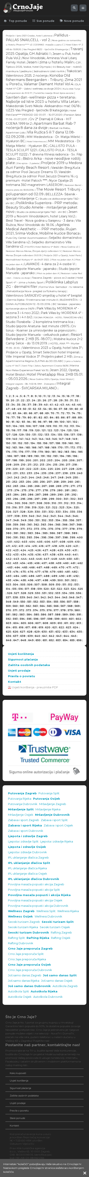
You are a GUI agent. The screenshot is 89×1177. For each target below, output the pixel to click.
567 (62, 606)
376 (57, 528)
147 (61, 439)
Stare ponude (17, 1118)
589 (65, 614)
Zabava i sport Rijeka (25, 825)
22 (22, 400)
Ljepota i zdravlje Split (23, 841)
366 (64, 524)
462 (80, 563)
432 (8, 554)
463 (10, 567)
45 (73, 404)
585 (36, 614)
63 (14, 413)
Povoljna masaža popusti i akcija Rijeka (39, 895)
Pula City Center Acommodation (26, 237)
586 (43, 614)
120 (37, 430)
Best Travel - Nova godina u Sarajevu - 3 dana (40, 221)
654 (65, 640)
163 (14, 447)
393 (29, 537)
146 (54, 439)
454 (22, 563)
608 (45, 623)
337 (9, 516)
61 (81, 409)
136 (66, 434)
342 (45, 516)
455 (29, 563)
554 (49, 601)
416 (41, 546)
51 (29, 409)
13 (53, 396)
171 (66, 447)
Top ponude (15, 21)
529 (30, 593)
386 (52, 533)
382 (22, 533)
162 (8, 447)
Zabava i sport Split (54, 820)
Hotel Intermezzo (36, 141)
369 (8, 528)
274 (16, 490)
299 (51, 498)
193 (55, 456)
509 (51, 584)
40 (46, 404)
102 (75, 421)
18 (77, 396)
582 (14, 614)
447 (46, 558)
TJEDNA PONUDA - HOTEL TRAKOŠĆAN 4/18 (57, 317)
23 (28, 400)
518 (33, 588)
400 (80, 537)
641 (44, 636)
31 (71, 400)
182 (60, 451)
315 (8, 507)
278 (45, 490)
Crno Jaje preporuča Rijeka (27, 959)
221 (22, 469)
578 (63, 610)
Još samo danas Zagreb (24, 975)
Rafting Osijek (60, 938)
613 (78, 623)
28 (55, 400)
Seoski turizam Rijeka (23, 927)
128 (14, 434)
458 (51, 563)
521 (53, 588)
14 (58, 396)
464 (17, 567)
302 (73, 498)
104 (15, 426)
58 (65, 409)
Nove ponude (72, 21)
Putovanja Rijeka (19, 798)
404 (32, 541)
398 (65, 537)
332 (51, 511)
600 (64, 618)
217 (68, 464)
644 (66, 636)
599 (56, 618)
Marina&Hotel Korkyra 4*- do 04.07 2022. (27, 259)
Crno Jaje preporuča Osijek (29, 964)
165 (27, 447)
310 (53, 503)
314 (79, 503)
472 (75, 567)
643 (59, 636)
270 (65, 486)
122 (50, 430)
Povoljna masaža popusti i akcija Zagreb (36, 884)
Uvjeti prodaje (19, 670)
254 (28, 481)
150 (8, 443)
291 (67, 494)
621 (54, 627)
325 (76, 507)
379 (79, 528)
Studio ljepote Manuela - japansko (31, 269)
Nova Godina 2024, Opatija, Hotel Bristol (51, 379)
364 (50, 524)
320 (41, 507)
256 (42, 481)
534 (64, 593)
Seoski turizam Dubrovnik (28, 932)
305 (17, 503)
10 (39, 396)
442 (8, 558)
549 (15, 601)
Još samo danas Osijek (57, 980)
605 (23, 623)
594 (22, 618)
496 (30, 580)
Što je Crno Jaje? (21, 1017)
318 (27, 507)
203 (49, 460)
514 (8, 588)
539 (22, 597)
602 (78, 618)
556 (62, 601)
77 (13, 417)
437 (45, 554)
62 (9, 413)
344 (60, 516)
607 (38, 623)
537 (8, 597)
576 (49, 610)
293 (8, 498)
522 (59, 588)
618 (34, 627)
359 (15, 524)
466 (32, 567)
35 (18, 404)
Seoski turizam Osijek (55, 927)
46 (79, 404)
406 (47, 541)
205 (64, 460)
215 (55, 464)
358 (8, 524)
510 (58, 584)
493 (8, 580)
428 (53, 550)
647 (16, 640)
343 (53, 516)
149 (74, 439)
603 (8, 623)
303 (80, 498)
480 (60, 571)
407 (54, 541)
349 (23, 520)
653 (58, 640)
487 (39, 576)
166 (34, 447)
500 (60, 580)
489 (54, 576)
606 (30, 623)
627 (22, 631)
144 (41, 439)
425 (30, 550)
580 (77, 610)
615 (15, 627)
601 (71, 618)
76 (7, 417)
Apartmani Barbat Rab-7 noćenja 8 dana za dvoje (41, 125)
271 (72, 486)
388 (67, 533)
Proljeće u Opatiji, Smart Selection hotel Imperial (42, 352)
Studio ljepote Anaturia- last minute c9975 (37, 326)
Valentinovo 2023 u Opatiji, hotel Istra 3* (52, 348)
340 (31, 516)
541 (36, 597)
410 (77, 541)
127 (8, 434)
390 (8, 537)
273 (9, 490)
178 (34, 451)
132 (40, 434)
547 (78, 597)
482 (75, 571)
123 (56, 430)
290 (60, 494)
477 (37, 571)
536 (78, 593)
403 (24, 541)
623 (68, 627)
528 (23, 593)
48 (13, 409)
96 (39, 421)
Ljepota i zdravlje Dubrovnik (27, 852)
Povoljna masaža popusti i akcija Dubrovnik (38, 905)
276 (30, 490)
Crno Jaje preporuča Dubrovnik (30, 970)
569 (77, 606)
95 (34, 421)
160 (70, 443)
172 (72, 447)
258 (56, 481)
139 (8, 439)
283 (8, 494)
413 (21, 546)
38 (35, 404)
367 (72, 524)
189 (29, 456)
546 (71, 597)
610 (59, 623)
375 (50, 528)
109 (48, 426)
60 (76, 409)
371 (22, 528)
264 (22, 486)
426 (38, 550)
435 (30, 554)
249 (68, 477)
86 (63, 417)
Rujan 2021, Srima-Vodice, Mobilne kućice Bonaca (42, 231)
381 (15, 533)
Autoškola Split (18, 991)
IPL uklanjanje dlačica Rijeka (27, 868)
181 (54, 451)
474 (16, 571)
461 (73, 563)
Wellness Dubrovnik (48, 916)
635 (79, 631)
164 (21, 447)
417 (47, 546)
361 (29, 524)
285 (23, 494)
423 (16, 550)
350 (30, 520)
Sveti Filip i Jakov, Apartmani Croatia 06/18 (45, 365)
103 (8, 426)
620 (47, 627)
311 (60, 503)
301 (66, 498)
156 (45, 443)
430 (67, 550)
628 (29, 631)
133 (46, 434)
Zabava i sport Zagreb (23, 820)
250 (75, 477)
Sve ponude (43, 21)
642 (51, 636)
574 (35, 610)
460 (66, 563)
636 (8, 636)
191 (43, 456)
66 (30, 413)
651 (45, 640)
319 (34, 507)
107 (35, 426)
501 (67, 580)
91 (12, 421)
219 (8, 469)
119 (31, 430)
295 (22, 498)
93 (23, 421)
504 (15, 584)
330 (37, 511)
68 (41, 413)
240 (80, 473)
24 (33, 400)
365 (57, 524)
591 (79, 614)
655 (72, 640)
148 (67, 439)
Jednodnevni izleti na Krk (49, 71)
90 (8, 421)
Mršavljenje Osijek (20, 814)
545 (64, 597)
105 (21, 426)
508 (44, 584)
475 (23, 571)
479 (52, 571)
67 (36, 413)
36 (23, 404)
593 (15, 618)
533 (57, 593)
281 (67, 490)
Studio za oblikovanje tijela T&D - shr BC (42, 212)
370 (15, 528)
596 (35, 618)
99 (56, 421)
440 (68, 554)
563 (35, 606)
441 (75, 554)
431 (74, 550)
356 (71, 520)
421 (75, 546)
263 (15, 486)
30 (66, 400)
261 (77, 481)
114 (78, 426)
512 (70, 584)
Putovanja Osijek (46, 798)
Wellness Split (46, 911)
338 (17, 516)
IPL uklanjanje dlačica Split (29, 863)
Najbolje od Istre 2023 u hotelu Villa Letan (42, 102)
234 (36, 473)
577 (56, 610)
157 (51, 443)
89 (80, 417)
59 (71, 409)
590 (72, 614)
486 (31, 576)
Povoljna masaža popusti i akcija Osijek (35, 900)
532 (50, 593)
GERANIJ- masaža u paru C (49, 44)
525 (80, 588)
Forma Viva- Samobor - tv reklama (61, 286)
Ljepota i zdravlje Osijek (27, 846)
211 (29, 464)
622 (61, 627)
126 (75, 430)
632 (57, 631)
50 (24, 409)
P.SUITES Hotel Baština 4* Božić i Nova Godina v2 (51, 246)
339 (24, 516)
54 (45, 409)
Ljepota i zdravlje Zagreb (28, 836)
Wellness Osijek (20, 916)
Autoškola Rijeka (44, 991)
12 (49, 396)
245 (38, 477)
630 (44, 631)
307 (32, 503)
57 (60, 409)
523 (66, 588)
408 (62, 541)
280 (60, 490)
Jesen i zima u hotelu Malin (50, 62)
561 (22, 606)
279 (52, 490)
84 (52, 417)
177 (27, 451)
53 (39, 409)
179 (40, 451)
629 (37, 631)
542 (43, 597)
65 (25, 413)
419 (61, 546)
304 (10, 503)
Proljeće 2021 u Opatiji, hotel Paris (62, 255)
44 (68, 404)
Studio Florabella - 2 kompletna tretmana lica (40, 322)
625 (8, 631)
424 (23, 550)
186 (9, 456)
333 (58, 511)
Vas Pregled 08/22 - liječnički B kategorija (46, 49)
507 (37, 584)
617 (27, 627)
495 (23, 580)
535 (71, 593)
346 (75, 516)
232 (22, 473)
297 (37, 498)
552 (35, 601)
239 (72, 473)
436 (38, 554)
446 (39, 558)
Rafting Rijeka (38, 938)
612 (72, 623)
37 (29, 404)
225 (50, 469)
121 (44, 430)
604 (16, 623)
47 (8, 409)
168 (47, 447)
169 (53, 447)
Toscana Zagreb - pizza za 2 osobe (53, 277)
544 (57, 597)
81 (35, 417)
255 (35, 481)
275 (23, 490)
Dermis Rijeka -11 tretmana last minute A (32, 299)
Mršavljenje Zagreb (52, 804)
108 (41, 426)
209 (16, 464)
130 (27, 434)
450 (69, 558)
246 (46, 477)
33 (7, 404)
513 (76, 584)
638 (22, 636)
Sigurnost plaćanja (23, 659)
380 (8, 533)
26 (44, 400)
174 (8, 451)
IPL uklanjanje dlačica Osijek (27, 873)
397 (57, 537)
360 (22, 524)
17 (72, 396)
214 (48, 464)
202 (42, 460)
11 (44, 396)
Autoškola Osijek (20, 996)
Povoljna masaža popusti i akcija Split (34, 889)
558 (75, 601)
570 (8, 610)
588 (57, 614)
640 (37, 636)
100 (62, 421)
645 (73, 636)
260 (70, 481)
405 (39, 541)
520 (46, 588)
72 (62, 413)
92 (18, 421)
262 (8, 486)
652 (51, 640)
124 (62, 430)
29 (60, 400)
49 (19, 409)
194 (62, 456)
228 (71, 469)
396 (50, 537)
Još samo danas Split (60, 975)
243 (24, 477)
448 (54, 558)
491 (69, 576)
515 (14, 588)
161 (77, 443)
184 (73, 451)
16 (68, 396)
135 (60, 434)
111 (60, 426)
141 (21, 439)
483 (8, 576)
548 (8, 601)
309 (46, 503)
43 (62, 404)
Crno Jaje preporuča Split (26, 954)
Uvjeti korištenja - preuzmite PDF (35, 687)
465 (24, 567)
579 (70, 610)
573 (28, 610)
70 (52, 413)
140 (14, 439)
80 (30, 417)
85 (57, 417)
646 (8, 640)
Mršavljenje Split (21, 809)
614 (8, 627)
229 (78, 469)
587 (50, 614)
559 (8, 606)
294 (15, 498)
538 (15, 597)
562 (28, 606)
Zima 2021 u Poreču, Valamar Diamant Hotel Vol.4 (44, 82)
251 (8, 481)
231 (15, 473)
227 (64, 469)
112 (66, 426)
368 (79, 524)
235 (43, 473)
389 (74, 533)
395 (43, 537)
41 (51, 404)
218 (74, 464)
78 (18, 417)
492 (76, 576)
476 (30, 571)
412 (14, 546)
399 (72, 537)
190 (36, 456)
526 (9, 593)
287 (38, 494)
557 (69, 601)
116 (13, 430)
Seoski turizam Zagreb (24, 921)
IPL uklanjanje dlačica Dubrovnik (33, 879)
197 (8, 460)
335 (72, 511)
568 (70, 606)
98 (50, 421)
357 (78, 520)
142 (27, 439)
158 (58, 443)
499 (53, 580)
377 (64, 528)
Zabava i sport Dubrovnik (25, 830)
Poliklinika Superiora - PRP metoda (46, 203)
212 (35, 464)
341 (38, 516)
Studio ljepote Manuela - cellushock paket (38, 335)
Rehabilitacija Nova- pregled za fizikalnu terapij (36, 291)
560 (15, 606)
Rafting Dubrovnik (20, 943)
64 (20, 413)
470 (61, 567)
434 (23, 554)
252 (14, 481)
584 (29, 614)
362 (36, 524)
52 (34, 409)
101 (69, 421)
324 (69, 507)
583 (22, 614)
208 (8, 464)
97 (45, 421)
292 (73, 494)
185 (80, 451)
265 (29, 486)
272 (79, 486)
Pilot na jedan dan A (62, 259)
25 (39, 400)
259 (63, 481)
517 (27, 588)
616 (21, 627)
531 (44, 593)
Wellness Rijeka (68, 911)
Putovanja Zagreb (22, 793)
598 (49, 618)
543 (50, 597)
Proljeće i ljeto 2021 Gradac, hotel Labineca (29, 35)
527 (16, 593)
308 (39, 503)
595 (29, 618)
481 (67, 571)
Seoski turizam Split (58, 921)
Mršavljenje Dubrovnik (52, 814)
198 (14, 460)
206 (72, 460)
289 (53, 494)
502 (73, 580)
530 (37, 593)
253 (21, 481)
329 (30, 511)
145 (48, 439)
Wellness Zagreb (21, 911)
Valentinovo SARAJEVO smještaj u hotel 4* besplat (44, 295)
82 (40, 417)
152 (20, 443)
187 (16, 456)
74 (73, 413)
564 (42, 606)
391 (15, 537)
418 (54, 546)
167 (40, 447)
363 (43, 524)
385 (45, 533)
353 (50, 520)
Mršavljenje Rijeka (47, 809)
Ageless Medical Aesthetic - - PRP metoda (38, 227)
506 (29, 584)
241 (9, 477)
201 (35, 460)
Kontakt (14, 681)
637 (15, 636)
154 (32, 443)
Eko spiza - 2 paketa (28, 163)
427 (45, 550)
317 (21, 507)
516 (20, 588)
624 (75, 627)
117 (19, 430)
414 (27, 546)
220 (15, 469)
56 (55, 409)
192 (49, 456)
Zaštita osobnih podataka (29, 665)
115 (8, 430)
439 (60, 554)
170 (60, 447)
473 (8, 571)
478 (45, 571)
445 (31, 558)
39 (40, 404)
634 (72, 631)
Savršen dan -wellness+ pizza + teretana (40, 97)
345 (67, 516)
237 (57, 473)
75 (78, 413)
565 (49, 606)
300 (59, 498)
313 (72, 503)
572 (21, 610)
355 (64, 520)
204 (57, 460)
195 (68, 456)
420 (68, 546)
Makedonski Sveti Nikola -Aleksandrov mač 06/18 (43, 106)
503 (8, 584)
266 (37, 486)
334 (65, 511)
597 (42, 618)
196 (75, 456)
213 (42, 464)
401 (9, 541)
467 (39, 567)
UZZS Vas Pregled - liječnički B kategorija (37, 110)
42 (56, 404)
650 (38, 640)
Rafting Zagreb (61, 932)
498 (45, 580)
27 (49, 400)
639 (30, 636)
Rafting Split (16, 938)
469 (54, 567)
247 (53, 477)
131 (34, 434)
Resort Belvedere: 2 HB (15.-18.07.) (44, 337)
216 (61, 464)
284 (16, 494)
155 (39, 443)
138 (79, 434)
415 (34, 546)
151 (14, 443)
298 (44, 498)
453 (15, 563)
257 (49, 481)
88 (74, 417)
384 (37, 533)
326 (8, 511)
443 (16, 558)
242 (16, 477)
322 (54, 507)
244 (31, 477)
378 (72, 528)
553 (42, 601)
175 (14, 451)
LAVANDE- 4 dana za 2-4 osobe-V (49, 264)
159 (64, 443)
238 (65, 473)
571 (15, 610)
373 (36, 528)
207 (79, 460)
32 (76, 400)
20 (12, 400)
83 (46, 417)
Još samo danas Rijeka (23, 980)
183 (66, 451)
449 (62, 558)
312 (66, 503)
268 (51, 486)
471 (68, 567)
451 (76, 558)
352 (43, 520)
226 (57, 469)
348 (16, 520)
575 (42, 610)
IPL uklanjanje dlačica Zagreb (28, 857)
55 (50, 409)
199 (21, 460)
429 (60, 550)
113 (72, 426)
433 (16, 554)
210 (23, 464)
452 (8, 563)
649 (30, 640)
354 (57, 520)
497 (38, 580)
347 (8, 520)
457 (44, 563)
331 (44, 511)
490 (62, 576)
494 (16, 580)
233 (29, 473)
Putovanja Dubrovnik (22, 804)
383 (30, 533)
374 (43, 528)
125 (69, 430)
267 (44, 486)
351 (37, 520)
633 (65, 631)
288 (45, 494)
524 (73, 588)
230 (8, 473)
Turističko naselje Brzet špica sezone (54, 93)
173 (79, 447)
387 (59, 533)
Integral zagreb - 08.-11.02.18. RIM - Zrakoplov (30, 383)
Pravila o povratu (21, 676)
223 (35, 469)
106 (28, 426)
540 (29, 597)
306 (24, 503)
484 (16, 576)
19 (7, 400)
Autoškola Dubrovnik (48, 996)
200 (28, 460)
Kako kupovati (18, 1073)
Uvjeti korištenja (21, 654)
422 (8, 550)
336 (79, 511)
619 (40, 627)
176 (21, 451)
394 (36, 537)
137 (72, 434)
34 (13, 404)
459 (58, 563)
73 (68, 413)
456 (37, 563)
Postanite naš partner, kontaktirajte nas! (42, 1045)
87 (68, 417)
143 (34, 439)
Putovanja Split (48, 793)
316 (14, 507)
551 (29, 601)
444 (24, 558)
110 (55, 426)
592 (8, 618)
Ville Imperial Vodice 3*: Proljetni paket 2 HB (39, 356)
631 (51, 631)
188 (23, 456)
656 (78, 640)
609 (53, 623)
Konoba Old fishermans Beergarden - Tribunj (38, 77)
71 (57, 413)
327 (15, 511)
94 (29, 421)
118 (25, 430)
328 (22, 511)
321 (48, 507)
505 (22, 584)
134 (53, 434)
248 (61, 477)
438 (53, 554)
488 (46, 576)
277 (38, 490)
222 (28, 469)
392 (22, 537)
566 (56, 606)
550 (22, 601)
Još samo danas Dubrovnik (29, 986)
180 (47, 451)
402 (17, 541)
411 (8, 546)
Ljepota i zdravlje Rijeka (56, 841)
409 (70, 541)
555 (56, 601)
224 (43, 469)
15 (63, 396)
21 (17, 400)
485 (24, 576)
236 (50, 473)
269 (58, 486)
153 (26, 443)
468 (46, 567)
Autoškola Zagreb (65, 986)
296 (29, 498)
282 (74, 490)
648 (23, 640)
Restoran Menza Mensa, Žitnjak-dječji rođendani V (33, 251)
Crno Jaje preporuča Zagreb (30, 948)
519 (39, 588)
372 (29, 528)
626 (15, 631)
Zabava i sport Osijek (58, 825)
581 (8, 614)
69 (47, 413)
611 (66, 623)
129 (21, 434)
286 (30, 494)
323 (61, 507)
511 (64, 584)
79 (24, 417)
